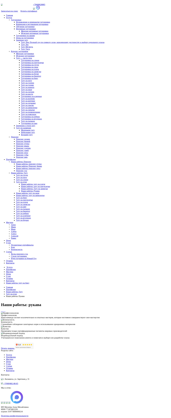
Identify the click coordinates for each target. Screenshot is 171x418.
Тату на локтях (27, 105)
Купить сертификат (29, 11)
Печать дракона (8, 348)
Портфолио (11, 159)
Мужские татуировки (25, 56)
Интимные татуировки (26, 29)
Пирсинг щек (22, 157)
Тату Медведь (27, 47)
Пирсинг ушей (22, 150)
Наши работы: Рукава (30, 191)
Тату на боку (21, 198)
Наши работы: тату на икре (27, 193)
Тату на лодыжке (28, 103)
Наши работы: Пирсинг (21, 162)
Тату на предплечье (24, 200)
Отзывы (9, 261)
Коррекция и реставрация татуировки (32, 24)
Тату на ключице (23, 216)
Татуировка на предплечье (32, 63)
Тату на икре (26, 90)
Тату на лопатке (28, 110)
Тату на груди (22, 175)
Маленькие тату (28, 130)
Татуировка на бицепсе (31, 76)
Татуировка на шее (29, 123)
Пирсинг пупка (22, 144)
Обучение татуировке (25, 27)
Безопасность (16, 249)
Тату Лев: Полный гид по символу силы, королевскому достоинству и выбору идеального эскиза (62, 42)
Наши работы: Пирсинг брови (29, 166)
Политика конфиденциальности (14, 416)
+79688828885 (39, 5)
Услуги (9, 18)
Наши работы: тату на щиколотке (30, 195)
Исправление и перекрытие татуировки (33, 22)
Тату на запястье (23, 204)
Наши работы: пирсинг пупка (29, 164)
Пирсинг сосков (23, 139)
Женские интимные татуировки (34, 31)
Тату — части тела (24, 58)
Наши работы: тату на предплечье (35, 186)
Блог (13, 247)
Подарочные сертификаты (22, 245)
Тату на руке (21, 182)
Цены (8, 240)
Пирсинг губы (22, 155)
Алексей (14, 236)
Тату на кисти (27, 94)
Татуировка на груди (30, 65)
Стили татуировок (19, 256)
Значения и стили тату (25, 126)
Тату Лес (25, 45)
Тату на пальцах (28, 121)
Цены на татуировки (25, 38)
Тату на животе (27, 87)
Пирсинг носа (22, 153)
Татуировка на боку (29, 78)
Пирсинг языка (22, 146)
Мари (13, 227)
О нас (8, 243)
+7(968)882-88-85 (10, 383)
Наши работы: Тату (19, 173)
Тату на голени (27, 83)
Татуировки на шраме (25, 36)
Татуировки (16, 20)
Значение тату (22, 40)
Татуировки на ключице (31, 96)
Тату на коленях (28, 99)
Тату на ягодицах (23, 218)
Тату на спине (22, 180)
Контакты (10, 263)
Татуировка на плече (30, 69)
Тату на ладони (27, 92)
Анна (13, 225)
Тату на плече (22, 202)
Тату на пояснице (28, 114)
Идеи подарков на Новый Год (23, 258)
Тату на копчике (28, 101)
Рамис (13, 238)
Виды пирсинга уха (19, 254)
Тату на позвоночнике (30, 112)
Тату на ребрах (22, 213)
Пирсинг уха (21, 171)
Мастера (9, 222)
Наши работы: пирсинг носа (28, 168)
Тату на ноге (26, 81)
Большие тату (27, 135)
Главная (9, 15)
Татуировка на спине (30, 60)
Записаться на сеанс (9, 11)
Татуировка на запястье (31, 72)
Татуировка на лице (29, 67)
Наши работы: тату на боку (17, 283)
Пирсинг (15, 137)
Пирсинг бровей (23, 141)
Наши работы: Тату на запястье (34, 189)
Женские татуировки (25, 54)
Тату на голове (27, 85)
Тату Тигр (25, 49)
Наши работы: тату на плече (33, 184)
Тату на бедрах (22, 220)
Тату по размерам (23, 128)
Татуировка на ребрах (30, 117)
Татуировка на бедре (30, 74)
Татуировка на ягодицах (31, 119)
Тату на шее (21, 207)
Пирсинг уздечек (23, 148)
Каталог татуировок (19, 51)
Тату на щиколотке (29, 108)
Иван (13, 229)
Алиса (13, 234)
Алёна (13, 231)
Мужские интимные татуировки (35, 33)
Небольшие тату (28, 132)
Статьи (9, 252)
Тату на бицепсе (23, 211)
